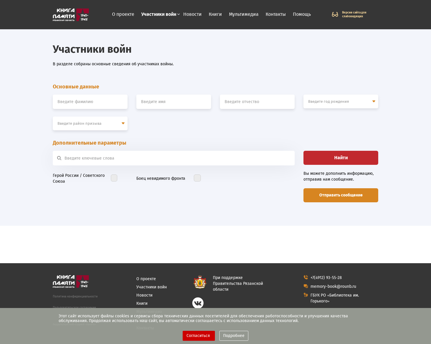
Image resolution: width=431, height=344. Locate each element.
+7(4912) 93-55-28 (326, 277)
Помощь (302, 14)
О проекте (123, 14)
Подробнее (234, 335)
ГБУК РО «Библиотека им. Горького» (334, 298)
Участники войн (158, 14)
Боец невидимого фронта (160, 178)
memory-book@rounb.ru (333, 286)
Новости (192, 14)
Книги (215, 14)
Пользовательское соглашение (74, 307)
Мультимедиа (244, 14)
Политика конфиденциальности (75, 296)
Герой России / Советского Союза (79, 178)
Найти (341, 157)
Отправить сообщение (341, 195)
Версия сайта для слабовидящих (354, 14)
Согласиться (198, 335)
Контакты (276, 14)
